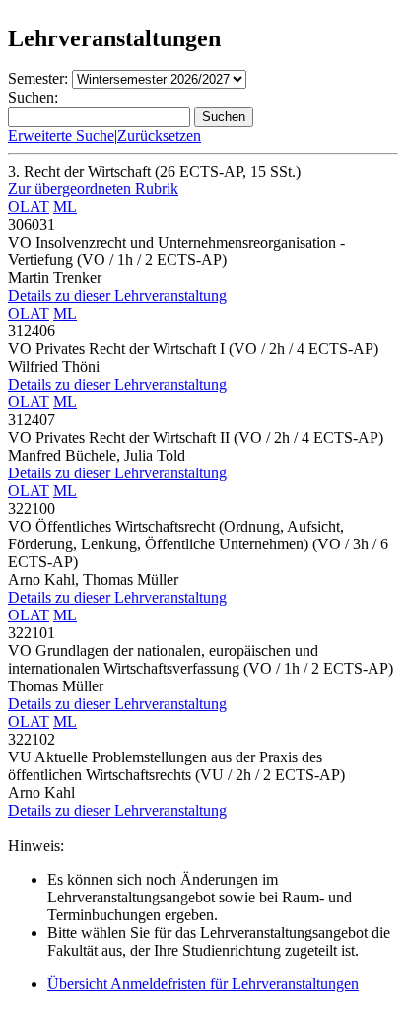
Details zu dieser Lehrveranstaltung (117, 295)
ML (65, 206)
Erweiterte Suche (61, 135)
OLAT (28, 206)
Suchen (223, 116)
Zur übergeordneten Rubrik (93, 188)
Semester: (38, 78)
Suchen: (33, 97)
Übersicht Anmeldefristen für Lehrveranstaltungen (203, 983)
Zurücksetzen (159, 135)
